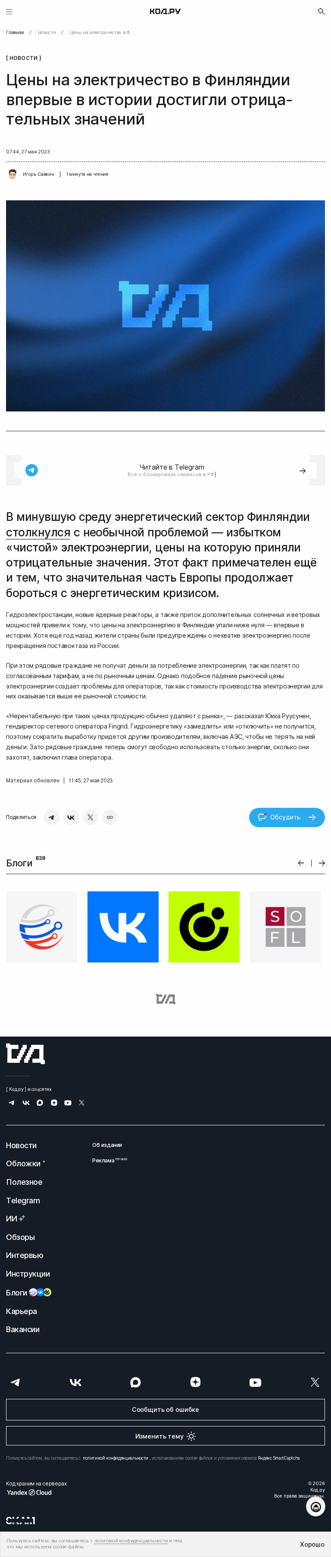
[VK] (71, 817)
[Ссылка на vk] (26, 1103)
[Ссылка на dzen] (54, 1103)
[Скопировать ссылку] (110, 817)
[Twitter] (90, 817)
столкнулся (38, 532)
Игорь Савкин (38, 174)
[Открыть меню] (9, 11)
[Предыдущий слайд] (301, 863)
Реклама (107, 1160)
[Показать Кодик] (315, 1506)
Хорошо (312, 1544)
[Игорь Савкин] (12, 174)
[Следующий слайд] (322, 863)
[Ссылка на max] (40, 1103)
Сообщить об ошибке (165, 1409)
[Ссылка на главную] (25, 1053)
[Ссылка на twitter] (81, 1103)
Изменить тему (159, 1436)
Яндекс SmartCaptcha (279, 1457)
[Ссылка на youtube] (68, 1103)
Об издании (107, 1145)
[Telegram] (51, 817)
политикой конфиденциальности (115, 1457)
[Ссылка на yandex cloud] (36, 1492)
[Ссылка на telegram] (12, 1103)
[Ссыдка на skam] (20, 1520)
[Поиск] (321, 11)
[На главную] (165, 12)
